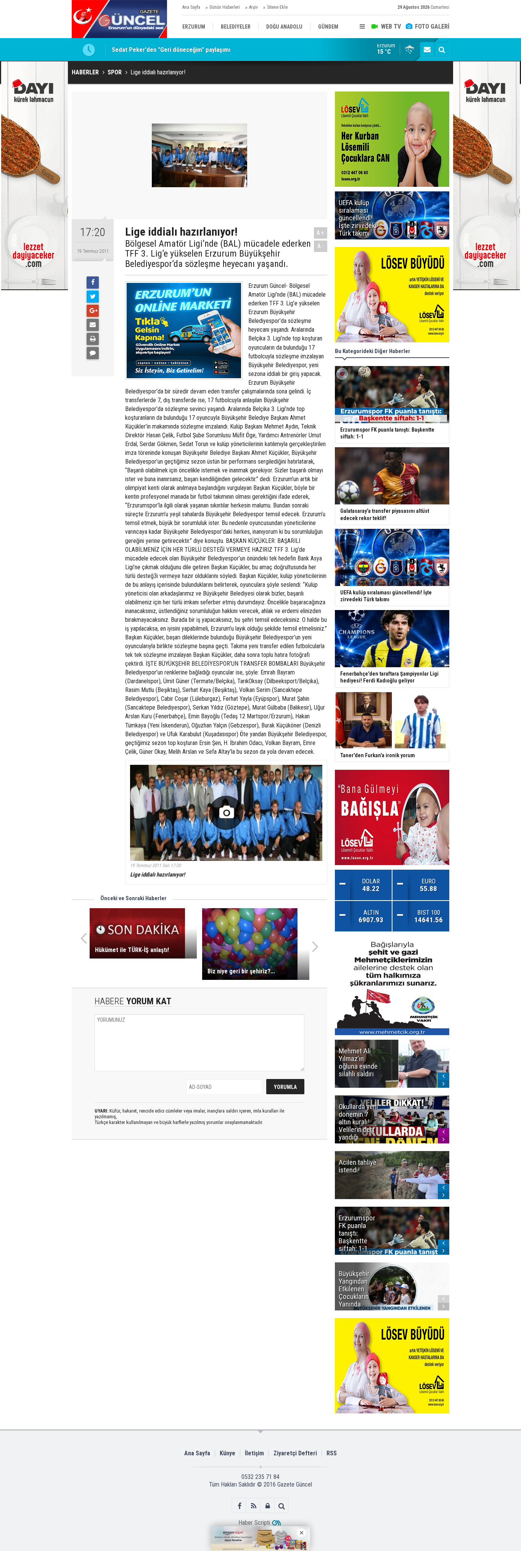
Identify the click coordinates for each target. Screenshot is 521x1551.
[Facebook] (93, 282)
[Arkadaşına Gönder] (93, 325)
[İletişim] (427, 49)
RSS (331, 1453)
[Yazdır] (93, 339)
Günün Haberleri (224, 7)
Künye (227, 1453)
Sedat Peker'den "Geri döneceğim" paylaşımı (171, 49)
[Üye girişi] (267, 1505)
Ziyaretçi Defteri (295, 1453)
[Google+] (93, 311)
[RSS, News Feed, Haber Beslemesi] (253, 1505)
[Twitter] (93, 297)
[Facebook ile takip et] (239, 1505)
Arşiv (253, 7)
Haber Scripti (254, 1522)
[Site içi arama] (441, 49)
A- (320, 246)
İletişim (254, 1453)
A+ (321, 232)
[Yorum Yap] (93, 353)
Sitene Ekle (277, 7)
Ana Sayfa (191, 7)
